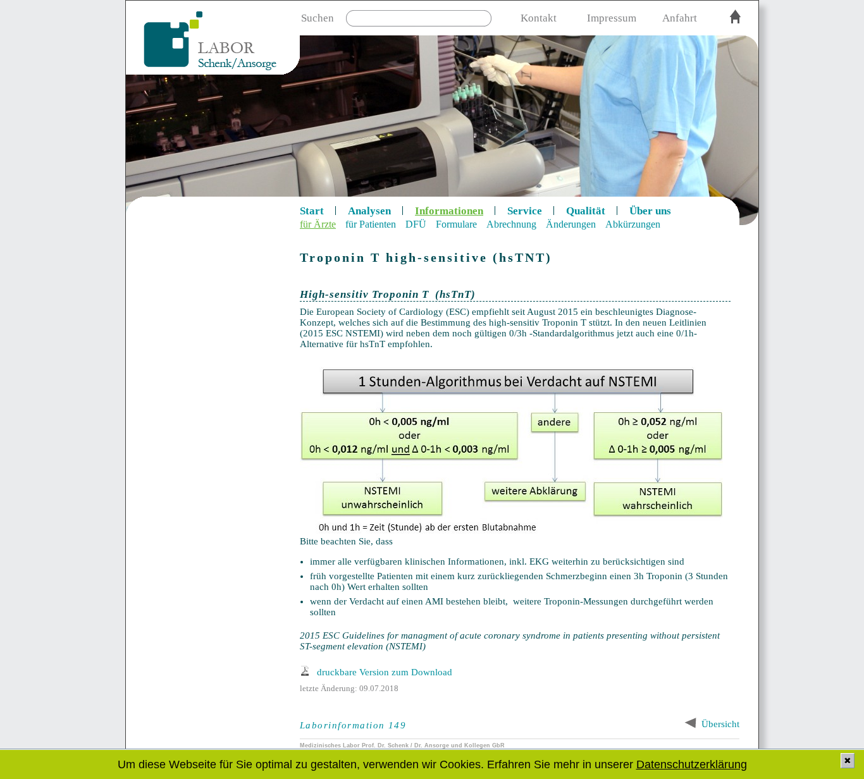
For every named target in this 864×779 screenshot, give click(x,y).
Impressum (611, 18)
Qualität (585, 211)
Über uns (650, 211)
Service (524, 211)
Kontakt (539, 18)
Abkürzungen (632, 224)
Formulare (456, 224)
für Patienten (370, 224)
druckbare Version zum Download (384, 672)
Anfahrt (679, 18)
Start (312, 211)
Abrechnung (511, 224)
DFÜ (415, 224)
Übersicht (720, 724)
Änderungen (571, 224)
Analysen (369, 211)
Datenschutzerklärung (691, 764)
